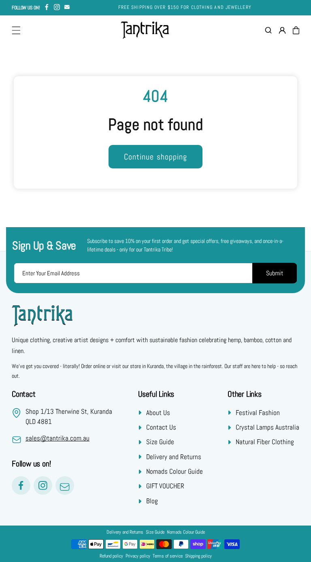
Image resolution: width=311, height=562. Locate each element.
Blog (152, 500)
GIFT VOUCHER (165, 485)
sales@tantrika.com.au (57, 438)
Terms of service (168, 556)
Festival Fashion (258, 412)
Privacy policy (138, 556)
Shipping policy (198, 556)
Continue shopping (155, 156)
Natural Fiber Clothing (265, 441)
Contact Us (161, 427)
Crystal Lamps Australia (267, 427)
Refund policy (111, 556)
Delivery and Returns (173, 456)
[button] (16, 30)
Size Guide (160, 441)
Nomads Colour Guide (174, 471)
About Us (158, 412)
